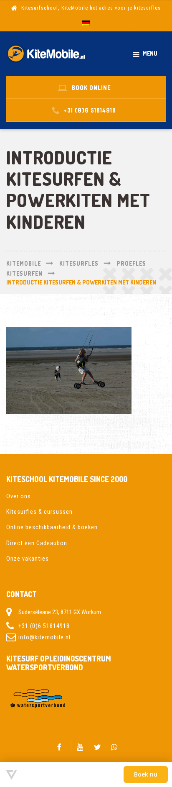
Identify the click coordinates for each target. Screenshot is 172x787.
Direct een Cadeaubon (36, 543)
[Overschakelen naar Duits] (86, 23)
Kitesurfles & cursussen (39, 511)
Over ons (18, 496)
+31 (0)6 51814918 (44, 626)
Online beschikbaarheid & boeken (52, 527)
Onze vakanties (27, 558)
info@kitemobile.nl (44, 637)
